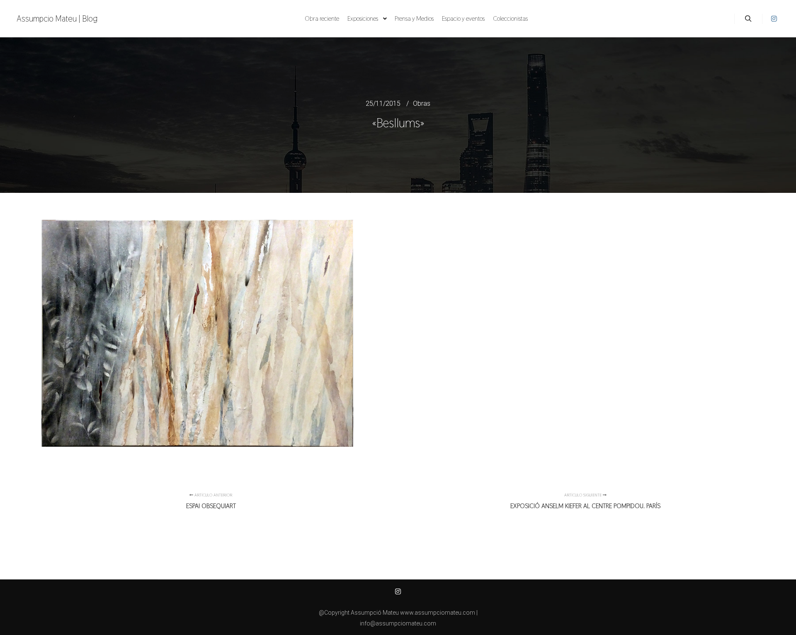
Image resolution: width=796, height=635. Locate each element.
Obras (421, 103)
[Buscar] (748, 18)
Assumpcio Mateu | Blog (57, 18)
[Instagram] (774, 18)
